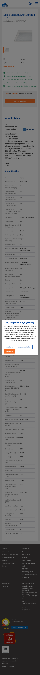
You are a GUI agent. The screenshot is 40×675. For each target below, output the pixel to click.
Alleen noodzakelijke (24, 347)
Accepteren (9, 351)
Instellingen (9, 347)
